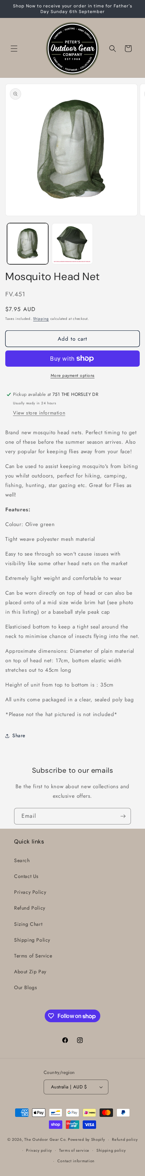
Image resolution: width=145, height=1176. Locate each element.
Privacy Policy (30, 892)
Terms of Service (33, 955)
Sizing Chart (28, 924)
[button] (14, 48)
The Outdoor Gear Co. (45, 1139)
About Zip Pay (30, 971)
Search (22, 860)
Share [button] (18, 735)
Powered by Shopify (86, 1139)
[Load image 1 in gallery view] (27, 243)
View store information (39, 412)
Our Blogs (25, 987)
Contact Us (26, 876)
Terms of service (74, 1150)
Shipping (41, 318)
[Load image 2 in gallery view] (72, 243)
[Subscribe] (123, 816)
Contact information (76, 1161)
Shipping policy (111, 1150)
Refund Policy (29, 907)
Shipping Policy (32, 939)
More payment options (73, 375)
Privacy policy (39, 1150)
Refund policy (125, 1139)
